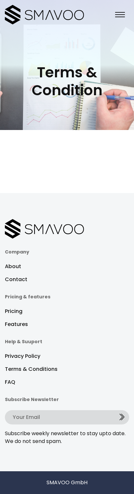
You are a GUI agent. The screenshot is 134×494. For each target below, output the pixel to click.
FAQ (10, 382)
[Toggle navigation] (120, 14)
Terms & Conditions (31, 369)
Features (16, 324)
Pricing (13, 311)
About (13, 266)
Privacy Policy (22, 356)
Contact (16, 279)
